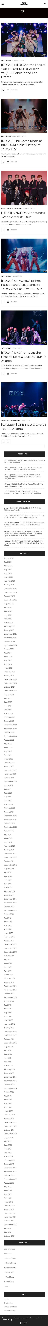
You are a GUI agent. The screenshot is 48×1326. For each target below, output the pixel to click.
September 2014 (10, 1088)
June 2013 (8, 1145)
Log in (6, 1299)
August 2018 (9, 914)
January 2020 (9, 850)
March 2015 (8, 1066)
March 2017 (8, 975)
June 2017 (8, 963)
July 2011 (7, 1228)
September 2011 (10, 1225)
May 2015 (7, 1058)
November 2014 (10, 1081)
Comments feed (10, 1307)
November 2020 (10, 820)
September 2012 (10, 1179)
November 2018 (10, 903)
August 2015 (9, 1047)
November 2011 (10, 1217)
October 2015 (9, 1039)
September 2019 (10, 865)
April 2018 (7, 929)
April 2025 (7, 619)
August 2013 (9, 1138)
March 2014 (8, 1111)
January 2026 (9, 585)
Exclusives (5, 420)
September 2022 (10, 736)
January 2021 (9, 812)
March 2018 (8, 933)
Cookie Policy (7, 1320)
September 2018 (10, 910)
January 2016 (9, 1028)
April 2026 (7, 573)
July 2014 (7, 1096)
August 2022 (9, 740)
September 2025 (10, 600)
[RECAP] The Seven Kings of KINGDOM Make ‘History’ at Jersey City (21, 145)
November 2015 (10, 1035)
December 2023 (10, 679)
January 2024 (9, 676)
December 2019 (10, 854)
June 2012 (8, 1191)
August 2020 (9, 831)
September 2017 (10, 952)
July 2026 (7, 562)
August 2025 (9, 604)
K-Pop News (18, 208)
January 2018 (9, 941)
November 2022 (10, 729)
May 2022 (7, 751)
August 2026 (9, 558)
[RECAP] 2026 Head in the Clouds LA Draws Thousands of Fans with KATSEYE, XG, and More (22, 492)
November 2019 (10, 857)
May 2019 (7, 880)
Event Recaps (6, 60)
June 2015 (8, 1054)
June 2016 (8, 1009)
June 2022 (8, 748)
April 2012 (7, 1198)
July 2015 (7, 1050)
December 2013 (10, 1122)
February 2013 (9, 1160)
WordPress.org (10, 1311)
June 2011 (7, 1232)
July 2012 (7, 1187)
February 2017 (9, 979)
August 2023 (9, 695)
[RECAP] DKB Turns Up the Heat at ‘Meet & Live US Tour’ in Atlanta (23, 357)
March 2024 (8, 668)
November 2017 (10, 948)
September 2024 (10, 645)
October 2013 (9, 1130)
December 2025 (10, 589)
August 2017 (9, 956)
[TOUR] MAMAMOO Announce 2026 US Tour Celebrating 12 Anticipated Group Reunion (24, 525)
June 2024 (8, 657)
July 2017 (7, 960)
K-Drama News (10, 1263)
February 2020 (9, 846)
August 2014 (9, 1092)
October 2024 (9, 642)
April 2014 (7, 1107)
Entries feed (8, 1303)
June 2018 (8, 922)
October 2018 (9, 907)
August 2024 (9, 649)
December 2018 (10, 899)
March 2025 (8, 623)
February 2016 (9, 1024)
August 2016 (9, 1001)
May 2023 (7, 706)
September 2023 (10, 691)
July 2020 (7, 835)
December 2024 (10, 634)
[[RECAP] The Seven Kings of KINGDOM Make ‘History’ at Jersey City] (24, 116)
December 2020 (10, 816)
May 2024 (8, 660)
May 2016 (7, 1013)
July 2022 (7, 744)
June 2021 (8, 793)
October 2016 (9, 994)
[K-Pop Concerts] (24, 4)
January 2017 (9, 982)
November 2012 (10, 1172)
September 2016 (10, 997)
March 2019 (8, 888)
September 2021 (10, 782)
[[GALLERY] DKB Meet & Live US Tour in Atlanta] (24, 399)
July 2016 (7, 1005)
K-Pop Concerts (7, 208)
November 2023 (10, 683)
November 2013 (10, 1126)
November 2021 (10, 774)
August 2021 (9, 785)
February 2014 (9, 1115)
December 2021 (10, 770)
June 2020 (8, 838)
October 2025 (9, 596)
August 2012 (9, 1183)
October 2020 (9, 823)
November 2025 (10, 592)
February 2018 (9, 937)
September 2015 (10, 1043)
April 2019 (7, 884)
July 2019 (7, 873)
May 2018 (7, 926)
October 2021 (9, 778)
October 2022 (9, 732)
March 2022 (8, 759)
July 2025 (7, 607)
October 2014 (9, 1085)
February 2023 (9, 717)
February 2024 (9, 672)
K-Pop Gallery (15, 420)
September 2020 (10, 827)
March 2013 (8, 1157)
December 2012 (10, 1168)
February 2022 (9, 763)
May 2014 (7, 1103)
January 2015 (9, 1073)
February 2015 (9, 1069)
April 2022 (7, 755)
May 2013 (7, 1149)
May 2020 (8, 842)
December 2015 (10, 1032)
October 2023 (9, 687)
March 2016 (8, 1020)
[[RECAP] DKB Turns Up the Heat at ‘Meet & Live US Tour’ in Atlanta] (24, 327)
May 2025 (7, 615)
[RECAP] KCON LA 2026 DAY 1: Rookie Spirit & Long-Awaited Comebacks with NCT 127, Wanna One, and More (22, 477)
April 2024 (8, 664)
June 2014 (8, 1100)
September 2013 (10, 1134)
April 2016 (7, 1016)
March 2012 (8, 1202)
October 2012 (9, 1175)
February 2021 (9, 808)
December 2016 (10, 986)
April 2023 (7, 710)
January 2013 (9, 1164)
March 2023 (8, 714)
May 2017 (7, 967)
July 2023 (7, 698)
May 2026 (7, 570)
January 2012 (9, 1210)
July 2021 (7, 789)
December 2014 (10, 1077)
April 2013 (7, 1153)
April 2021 (7, 801)
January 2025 (9, 630)
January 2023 (9, 721)
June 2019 (8, 876)
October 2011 (9, 1221)
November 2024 (10, 638)
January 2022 (9, 767)
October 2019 (9, 861)
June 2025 (8, 611)
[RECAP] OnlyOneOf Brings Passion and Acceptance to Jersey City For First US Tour (21, 285)
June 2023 (8, 702)
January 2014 (9, 1119)
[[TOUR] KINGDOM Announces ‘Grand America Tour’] (24, 188)
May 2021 (7, 797)
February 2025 (9, 626)
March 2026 (8, 577)
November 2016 (10, 990)
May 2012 (7, 1194)
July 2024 (7, 653)
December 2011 (10, 1213)
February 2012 (9, 1206)
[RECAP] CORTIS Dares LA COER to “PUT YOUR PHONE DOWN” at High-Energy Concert (23, 468)
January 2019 (9, 895)
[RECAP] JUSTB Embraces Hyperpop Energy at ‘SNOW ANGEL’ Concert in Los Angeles (24, 516)
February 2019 (9, 891)
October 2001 (9, 1236)
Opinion (7, 1286)
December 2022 (10, 725)
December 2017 (10, 944)
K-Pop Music (9, 1277)
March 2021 (8, 804)
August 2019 (9, 869)
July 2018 (7, 918)
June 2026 (8, 566)
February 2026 (9, 581)
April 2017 (7, 971)
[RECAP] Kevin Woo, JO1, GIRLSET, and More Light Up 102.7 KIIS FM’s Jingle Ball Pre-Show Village (24, 543)
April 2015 (7, 1062)
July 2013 (7, 1141)
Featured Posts (10, 1258)
